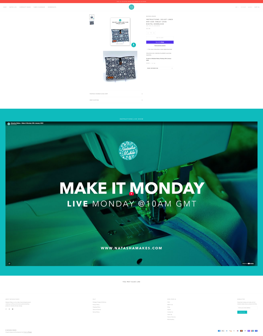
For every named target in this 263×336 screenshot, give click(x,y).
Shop (5, 7)
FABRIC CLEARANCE (39, 7)
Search (250, 7)
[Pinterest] (154, 63)
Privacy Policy (96, 304)
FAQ (168, 302)
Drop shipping (94, 100)
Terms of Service (97, 309)
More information (152, 68)
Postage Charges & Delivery (99, 93)
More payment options (159, 45)
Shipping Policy (96, 307)
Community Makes (25, 7)
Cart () (257, 7)
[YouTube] (12, 309)
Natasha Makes (151, 16)
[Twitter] (152, 63)
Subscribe (242, 312)
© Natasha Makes (11, 330)
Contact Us (170, 312)
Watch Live (13, 7)
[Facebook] (6, 309)
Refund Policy (96, 312)
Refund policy (170, 319)
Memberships (52, 7)
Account (243, 7)
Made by (28, 332)
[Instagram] (9, 309)
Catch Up (169, 314)
